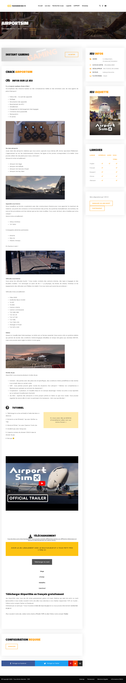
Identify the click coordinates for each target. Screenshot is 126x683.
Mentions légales (102, 679)
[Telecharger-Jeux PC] (16, 6)
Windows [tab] (11, 646)
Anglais (92, 163)
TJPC (42, 614)
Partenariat (97, 208)
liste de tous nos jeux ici (43, 606)
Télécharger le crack (42, 562)
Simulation (114, 61)
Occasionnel (106, 61)
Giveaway (85, 6)
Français (92, 168)
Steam (105, 76)
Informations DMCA (117, 679)
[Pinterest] (70, 663)
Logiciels (68, 6)
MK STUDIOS (107, 68)
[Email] (80, 663)
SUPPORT (77, 6)
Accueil (40, 6)
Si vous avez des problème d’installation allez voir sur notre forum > (60, 420)
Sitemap (81, 679)
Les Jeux (47, 6)
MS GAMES (115, 68)
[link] (103, 6)
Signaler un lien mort (101, 203)
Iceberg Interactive (108, 72)
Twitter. (66, 614)
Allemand (92, 180)
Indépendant (108, 59)
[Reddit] (75, 663)
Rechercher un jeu (58, 6)
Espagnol (92, 172)
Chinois (92, 176)
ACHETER (71, 54)
